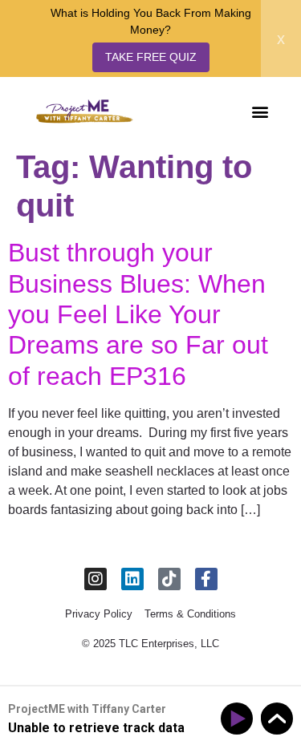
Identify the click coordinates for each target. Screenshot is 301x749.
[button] (259, 111)
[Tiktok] (169, 579)
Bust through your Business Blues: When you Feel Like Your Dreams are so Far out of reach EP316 (138, 314)
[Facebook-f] (206, 579)
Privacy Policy (98, 614)
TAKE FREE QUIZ (151, 57)
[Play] (239, 719)
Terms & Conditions (190, 614)
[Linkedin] (132, 579)
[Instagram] (95, 579)
